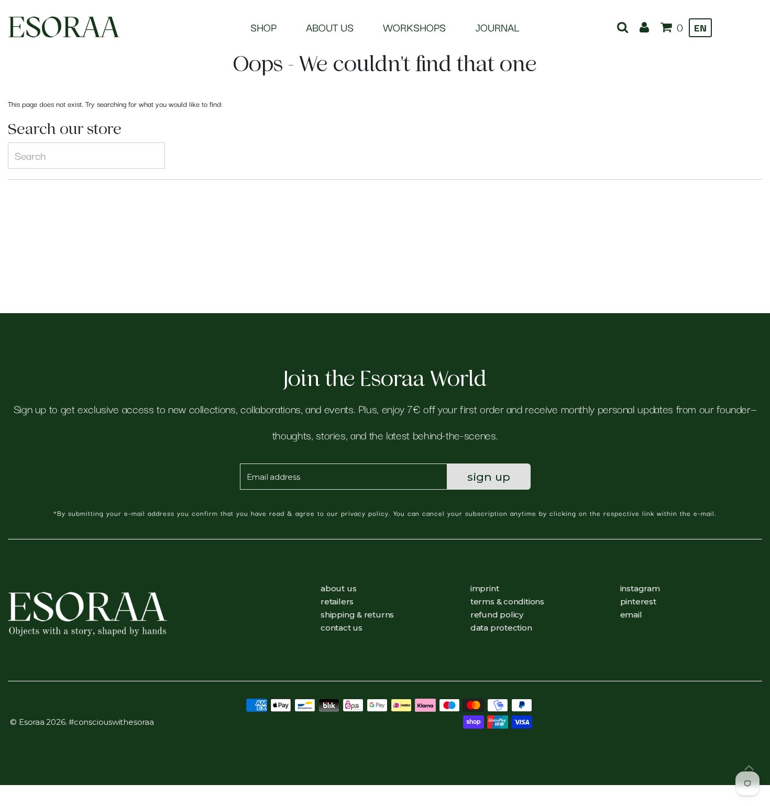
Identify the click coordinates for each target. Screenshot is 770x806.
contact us (341, 628)
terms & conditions (507, 601)
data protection (501, 628)
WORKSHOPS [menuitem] (414, 27)
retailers (337, 601)
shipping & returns (357, 615)
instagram (640, 588)
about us (338, 588)
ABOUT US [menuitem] (330, 27)
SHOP (263, 27)
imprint (484, 588)
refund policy (496, 615)
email (631, 615)
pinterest (638, 601)
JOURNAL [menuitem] (497, 27)
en (700, 27)
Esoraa (63, 27)
